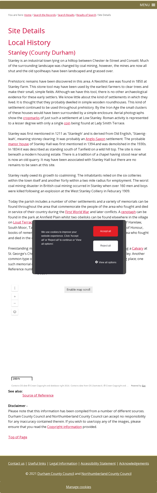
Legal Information (63, 463)
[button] (145, 5)
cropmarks (31, 118)
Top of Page (17, 437)
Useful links (37, 463)
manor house (18, 144)
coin (67, 123)
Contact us (16, 463)
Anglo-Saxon (95, 139)
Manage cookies (78, 487)
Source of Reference (38, 395)
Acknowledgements (134, 463)
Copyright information (64, 426)
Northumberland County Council (106, 473)
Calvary (137, 248)
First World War (77, 212)
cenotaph (128, 212)
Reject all (105, 245)
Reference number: (22, 269)
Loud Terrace (23, 222)
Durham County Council (55, 473)
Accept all (105, 231)
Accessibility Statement (98, 463)
